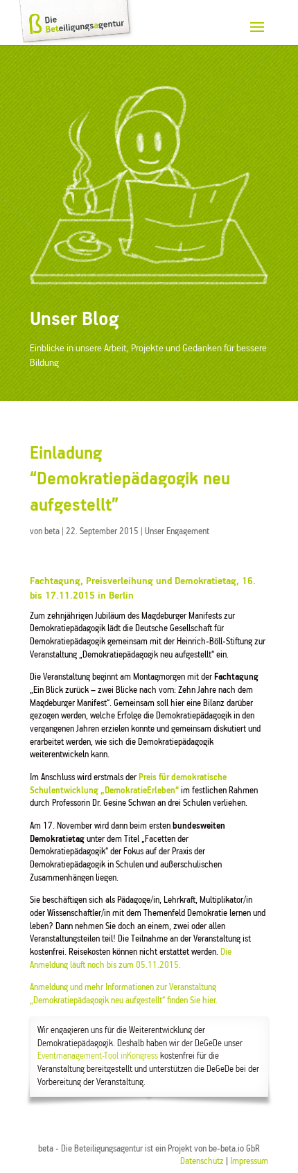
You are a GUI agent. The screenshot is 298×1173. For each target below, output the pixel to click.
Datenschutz (202, 1161)
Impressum (249, 1161)
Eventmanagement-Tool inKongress (97, 1056)
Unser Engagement (177, 532)
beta (52, 532)
